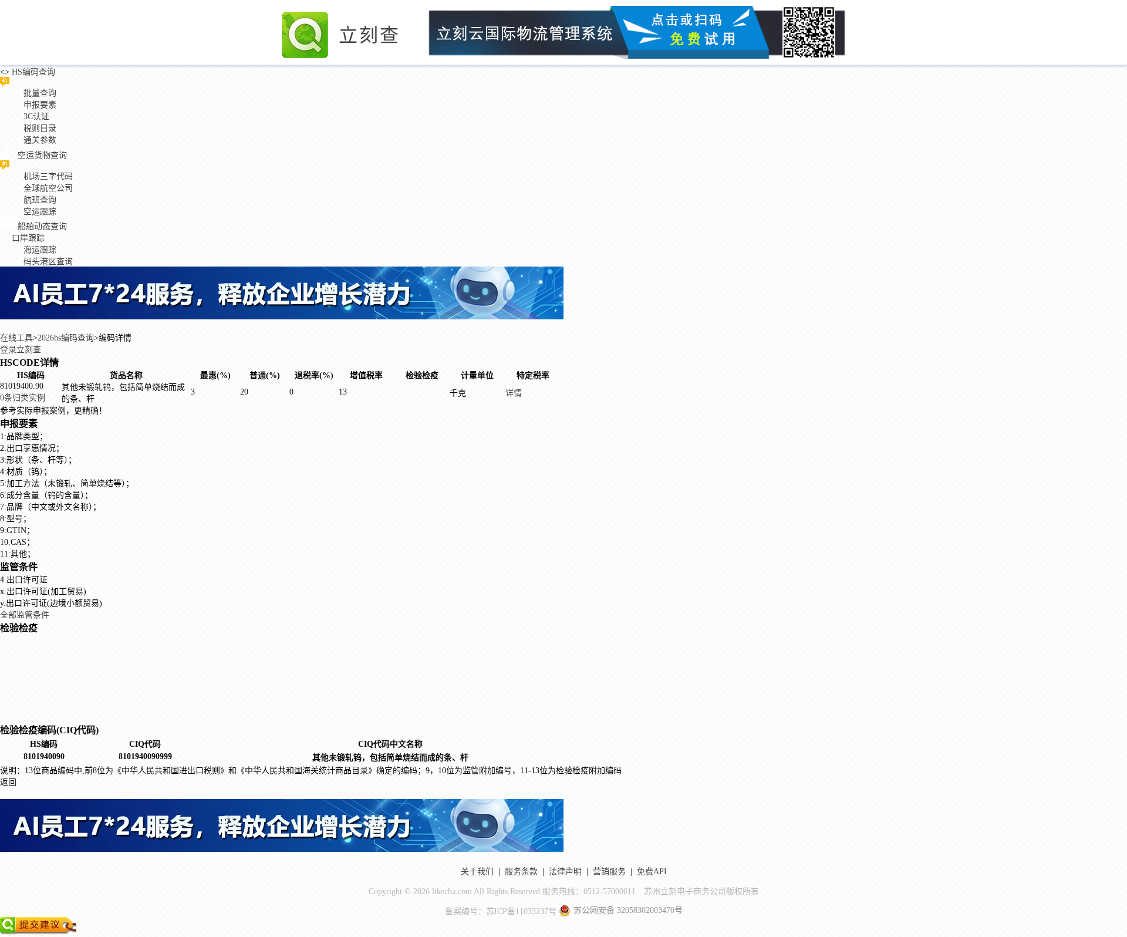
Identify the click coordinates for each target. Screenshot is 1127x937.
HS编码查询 (32, 72)
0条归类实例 (22, 397)
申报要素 (39, 104)
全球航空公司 (48, 188)
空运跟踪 (39, 211)
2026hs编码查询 (66, 337)
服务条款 (521, 871)
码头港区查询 (48, 261)
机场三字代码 (48, 176)
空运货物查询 (42, 155)
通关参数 (39, 140)
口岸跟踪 (28, 238)
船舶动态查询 (42, 226)
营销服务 (609, 871)
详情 (513, 393)
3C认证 (36, 116)
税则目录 (39, 128)
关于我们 (477, 871)
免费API (652, 871)
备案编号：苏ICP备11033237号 (500, 911)
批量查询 (39, 93)
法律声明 (565, 871)
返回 (8, 782)
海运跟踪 (39, 249)
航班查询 (39, 200)
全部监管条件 (24, 615)
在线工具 (16, 337)
